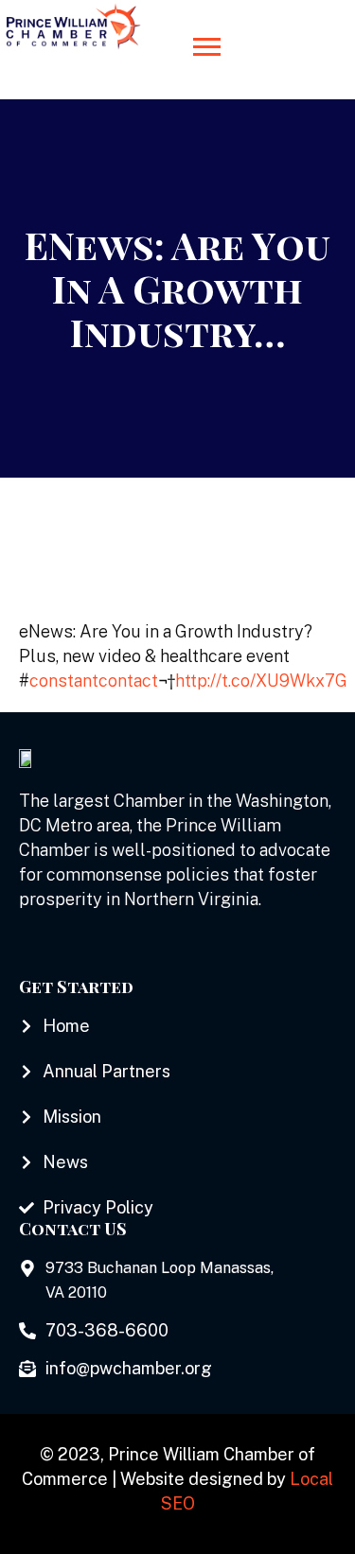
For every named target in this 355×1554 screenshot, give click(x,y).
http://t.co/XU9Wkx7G (261, 680)
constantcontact (93, 680)
